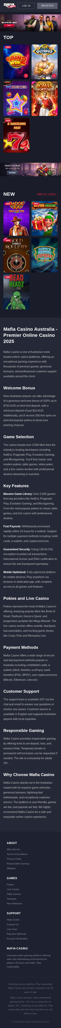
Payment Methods (16, 934)
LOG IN (26, 6)
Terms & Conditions (17, 854)
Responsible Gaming (18, 863)
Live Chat (12, 929)
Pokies (10, 884)
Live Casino (13, 889)
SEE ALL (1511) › (47, 194)
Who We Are (13, 849)
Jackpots (11, 898)
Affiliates (11, 868)
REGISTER (47, 5)
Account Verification (17, 938)
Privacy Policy (14, 858)
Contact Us (13, 924)
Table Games (14, 894)
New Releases (14, 903)
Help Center (13, 919)
